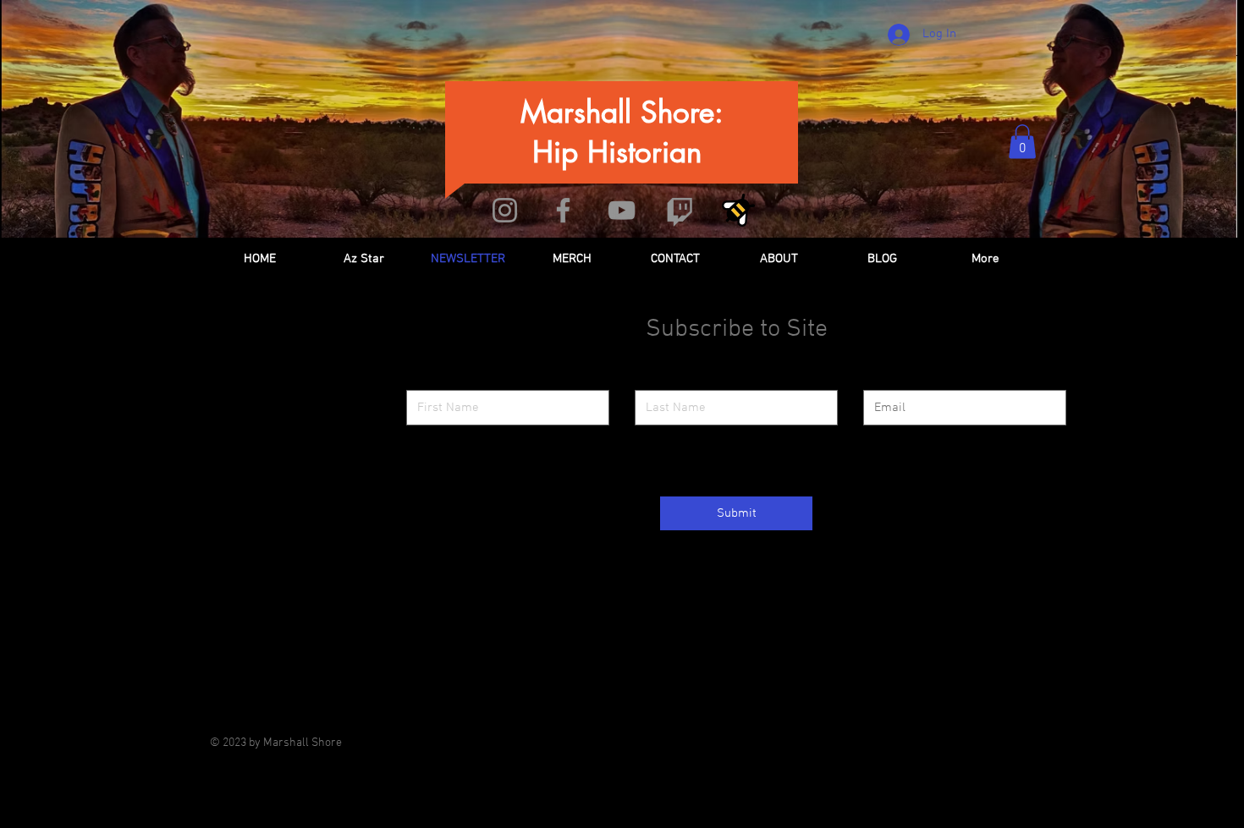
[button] (1022, 141)
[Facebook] (563, 210)
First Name (434, 377)
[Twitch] (679, 210)
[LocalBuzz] (738, 210)
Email (877, 377)
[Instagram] (504, 210)
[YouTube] (621, 210)
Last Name (661, 377)
